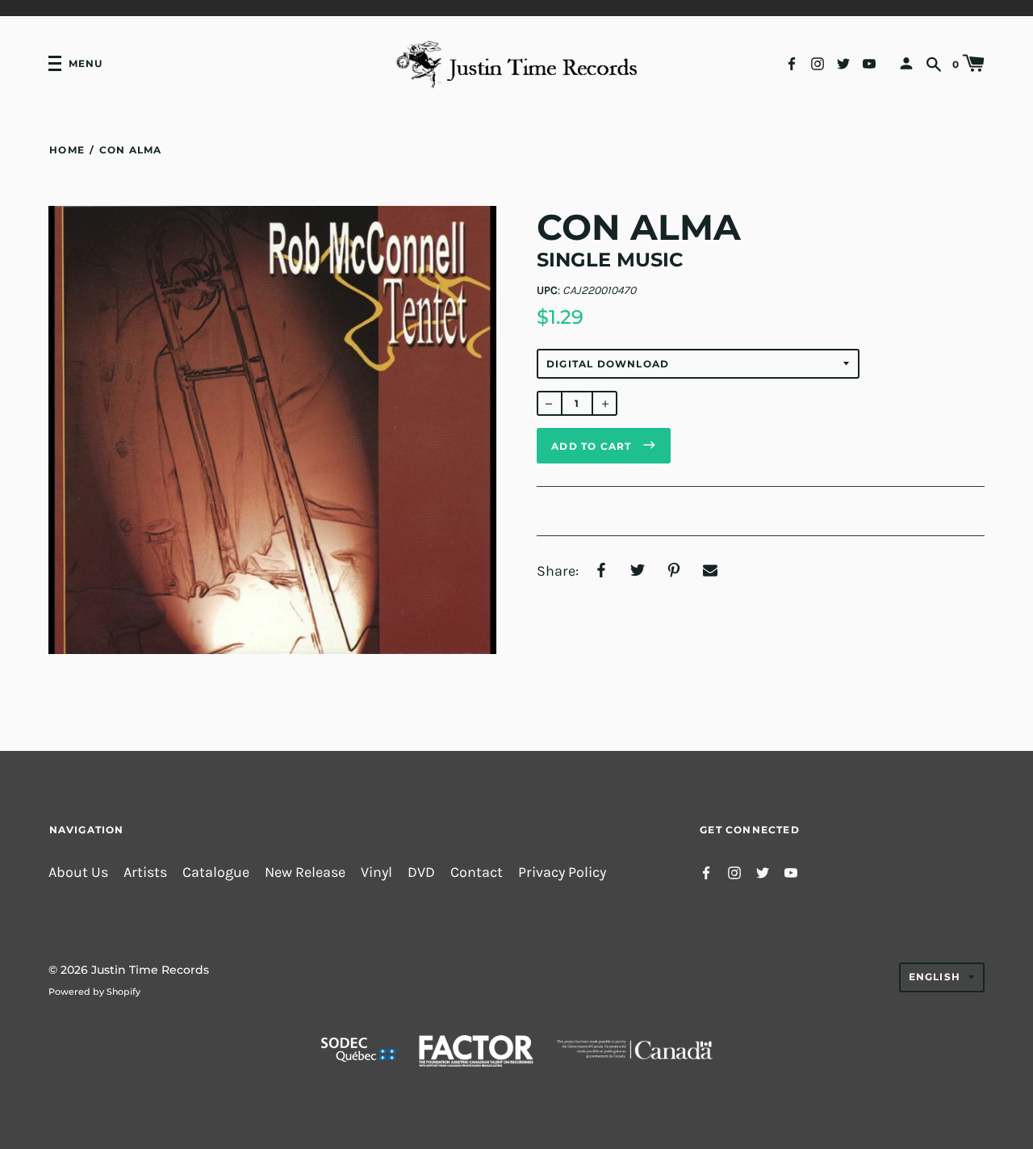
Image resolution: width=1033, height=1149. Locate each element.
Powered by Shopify (94, 991)
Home (67, 150)
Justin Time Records (150, 969)
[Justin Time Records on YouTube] (869, 62)
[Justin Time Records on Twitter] (843, 62)
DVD (421, 872)
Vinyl (376, 872)
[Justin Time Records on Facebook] (791, 62)
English (934, 977)
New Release (305, 872)
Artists (145, 872)
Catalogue (215, 872)
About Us (78, 872)
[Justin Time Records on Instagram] (817, 62)
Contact (476, 872)
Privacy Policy (562, 872)
